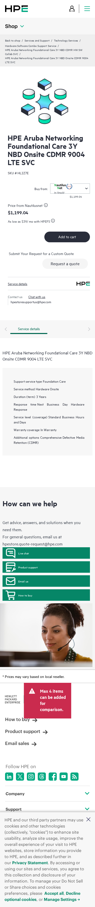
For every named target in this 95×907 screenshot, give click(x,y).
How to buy (25, 595)
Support (14, 809)
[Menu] (87, 9)
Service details (17, 283)
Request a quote (65, 263)
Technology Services (66, 40)
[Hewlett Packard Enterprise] (16, 9)
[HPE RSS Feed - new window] (74, 776)
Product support (28, 567)
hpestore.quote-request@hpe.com (33, 543)
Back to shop (12, 40)
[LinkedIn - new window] (9, 776)
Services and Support (37, 40)
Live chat (23, 553)
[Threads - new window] (42, 776)
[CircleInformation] (46, 206)
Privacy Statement (30, 862)
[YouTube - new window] (64, 776)
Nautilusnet (34, 205)
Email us (23, 581)
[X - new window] (20, 776)
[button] (88, 819)
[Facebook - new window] (53, 776)
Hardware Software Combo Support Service (30, 46)
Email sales (17, 743)
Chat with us (36, 296)
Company (15, 793)
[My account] (72, 9)
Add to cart (67, 236)
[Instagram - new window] (31, 776)
